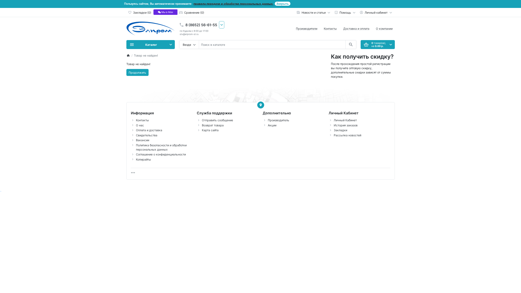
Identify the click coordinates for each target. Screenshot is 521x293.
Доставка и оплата (356, 28)
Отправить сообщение (217, 120)
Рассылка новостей (347, 135)
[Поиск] (350, 44)
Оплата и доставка (149, 130)
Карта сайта (210, 130)
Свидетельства (146, 135)
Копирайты (143, 159)
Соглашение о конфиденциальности (161, 154)
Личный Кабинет (345, 120)
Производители (306, 28)
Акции (272, 125)
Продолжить (137, 72)
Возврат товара (213, 125)
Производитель (278, 120)
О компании (384, 28)
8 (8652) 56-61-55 (201, 25)
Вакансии (142, 140)
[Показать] (260, 105)
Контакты (330, 28)
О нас (140, 125)
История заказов (346, 125)
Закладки (340, 130)
